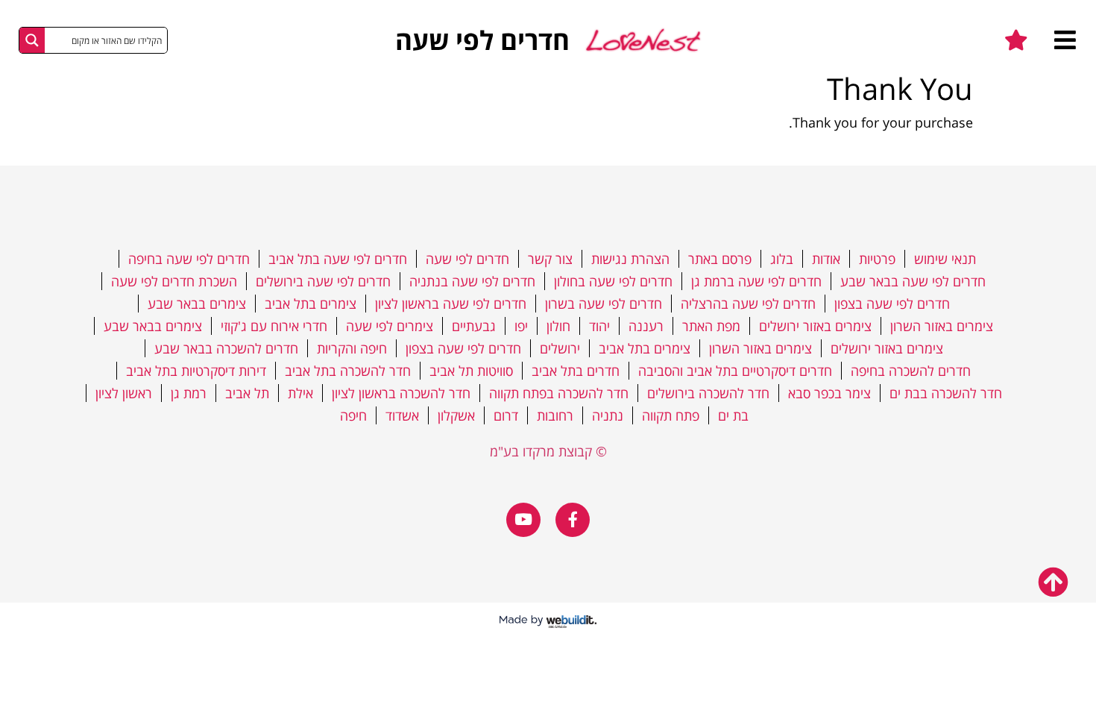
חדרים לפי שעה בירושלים (323, 281)
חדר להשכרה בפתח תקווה (559, 393)
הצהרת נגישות (630, 259)
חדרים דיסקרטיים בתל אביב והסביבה (735, 371)
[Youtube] (523, 520)
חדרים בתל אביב (576, 371)
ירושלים (560, 348)
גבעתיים (474, 326)
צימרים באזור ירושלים (815, 326)
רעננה (646, 326)
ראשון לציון (123, 393)
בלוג (781, 259)
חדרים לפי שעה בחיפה (189, 259)
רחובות (555, 415)
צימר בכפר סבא (829, 393)
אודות (826, 259)
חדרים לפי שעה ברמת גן (756, 281)
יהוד (599, 326)
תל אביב (247, 393)
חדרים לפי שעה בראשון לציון (450, 303)
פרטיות (877, 259)
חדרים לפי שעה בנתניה (472, 281)
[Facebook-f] (572, 520)
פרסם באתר (720, 259)
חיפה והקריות (352, 348)
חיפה (353, 415)
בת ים (733, 415)
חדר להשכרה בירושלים (708, 393)
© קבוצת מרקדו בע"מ (548, 451)
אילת (300, 393)
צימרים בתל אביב (310, 303)
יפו (521, 326)
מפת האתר (711, 326)
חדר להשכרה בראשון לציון (401, 393)
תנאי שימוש (945, 259)
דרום (506, 415)
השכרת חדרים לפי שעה (174, 281)
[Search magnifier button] (32, 40)
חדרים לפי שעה (467, 259)
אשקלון (456, 415)
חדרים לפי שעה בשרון (603, 303)
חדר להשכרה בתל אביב (348, 371)
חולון (558, 326)
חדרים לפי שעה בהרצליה (748, 303)
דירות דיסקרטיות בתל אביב (196, 371)
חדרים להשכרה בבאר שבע (226, 348)
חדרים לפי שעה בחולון (613, 281)
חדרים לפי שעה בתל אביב (337, 259)
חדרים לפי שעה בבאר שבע (913, 281)
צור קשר (550, 259)
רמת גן (189, 393)
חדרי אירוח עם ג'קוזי (274, 326)
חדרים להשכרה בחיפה (911, 371)
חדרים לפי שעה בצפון (892, 303)
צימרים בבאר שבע (197, 303)
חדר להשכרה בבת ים (945, 393)
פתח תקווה (670, 415)
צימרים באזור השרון (941, 326)
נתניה (607, 415)
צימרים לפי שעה (389, 326)
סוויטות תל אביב (471, 371)
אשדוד (402, 415)
